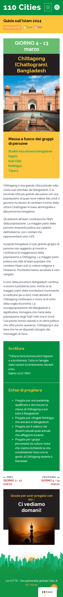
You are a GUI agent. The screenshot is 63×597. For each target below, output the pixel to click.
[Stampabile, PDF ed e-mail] (32, 29)
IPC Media (31, 584)
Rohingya (15, 166)
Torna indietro (12, 27)
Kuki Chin (14, 161)
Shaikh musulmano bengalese (30, 151)
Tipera (13, 170)
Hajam (12, 156)
